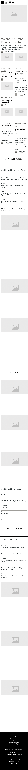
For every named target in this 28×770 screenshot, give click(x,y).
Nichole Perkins (3, 176)
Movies (9, 35)
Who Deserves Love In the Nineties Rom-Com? (21, 73)
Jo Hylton (7, 78)
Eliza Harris (3, 191)
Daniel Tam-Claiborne (9, 51)
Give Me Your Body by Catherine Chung (13, 501)
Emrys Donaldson (8, 142)
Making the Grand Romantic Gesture (12, 40)
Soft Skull (20, 749)
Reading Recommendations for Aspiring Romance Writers (13, 202)
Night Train (5, 495)
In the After (4, 513)
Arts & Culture (4, 35)
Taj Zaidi (6, 104)
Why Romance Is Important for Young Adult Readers (13, 209)
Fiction (2, 123)
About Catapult (14, 738)
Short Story (7, 123)
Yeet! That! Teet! (6, 125)
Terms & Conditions (14, 761)
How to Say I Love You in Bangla (11, 554)
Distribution (14, 740)
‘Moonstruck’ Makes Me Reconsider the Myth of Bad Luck (7, 74)
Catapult (7, 749)
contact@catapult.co (18, 754)
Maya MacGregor (4, 207)
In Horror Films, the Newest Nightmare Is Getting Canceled (13, 568)
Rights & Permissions (14, 742)
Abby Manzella (3, 511)
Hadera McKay (22, 94)
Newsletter (14, 765)
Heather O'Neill (22, 151)
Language (10, 97)
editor (2, 499)
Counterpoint (13, 749)
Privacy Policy (14, 763)
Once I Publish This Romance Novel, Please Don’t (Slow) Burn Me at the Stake (14, 178)
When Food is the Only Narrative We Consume (12, 576)
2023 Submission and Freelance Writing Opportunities (13, 194)
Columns (3, 68)
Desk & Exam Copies (14, 744)
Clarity (3, 520)
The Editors (3, 199)
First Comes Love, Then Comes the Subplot (12, 186)
